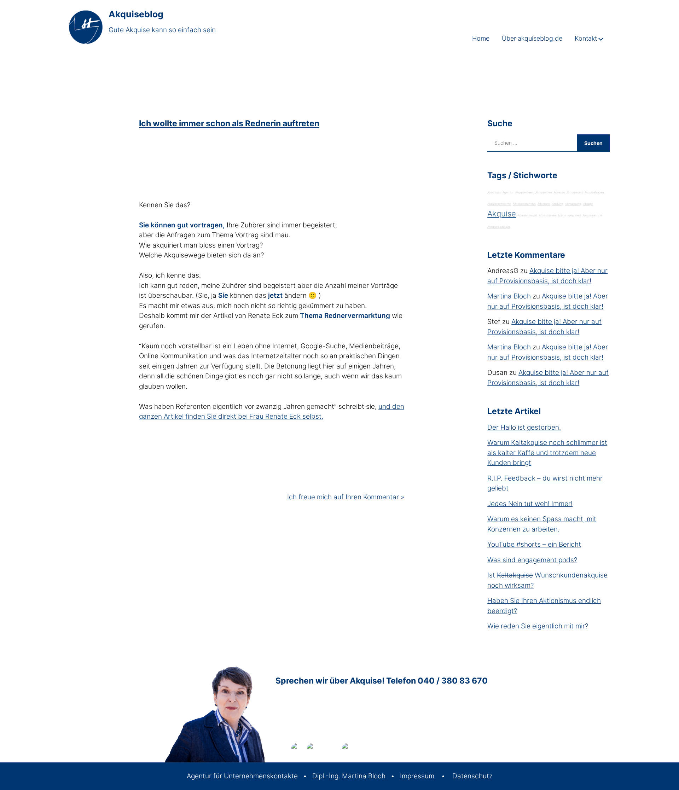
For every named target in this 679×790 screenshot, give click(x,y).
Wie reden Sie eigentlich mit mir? (537, 626)
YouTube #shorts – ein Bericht (534, 544)
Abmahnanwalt (527, 215)
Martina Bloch (509, 296)
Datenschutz (472, 776)
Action (562, 215)
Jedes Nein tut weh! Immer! (530, 504)
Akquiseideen (524, 192)
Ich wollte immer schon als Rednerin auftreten (229, 123)
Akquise (501, 213)
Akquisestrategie (498, 226)
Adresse (559, 192)
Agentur (508, 192)
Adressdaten (547, 215)
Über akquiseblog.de (532, 38)
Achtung (557, 203)
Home (480, 38)
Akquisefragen (594, 192)
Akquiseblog (136, 14)
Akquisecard (575, 192)
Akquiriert (574, 215)
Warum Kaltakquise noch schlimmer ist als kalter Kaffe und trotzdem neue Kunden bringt (547, 452)
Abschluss (494, 192)
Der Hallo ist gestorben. (524, 427)
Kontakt (586, 38)
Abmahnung (573, 203)
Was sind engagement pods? (532, 560)
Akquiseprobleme (499, 203)
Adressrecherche (524, 203)
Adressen (544, 203)
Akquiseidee (543, 192)
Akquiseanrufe (592, 215)
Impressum (417, 776)
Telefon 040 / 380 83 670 (437, 681)
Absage (588, 203)
